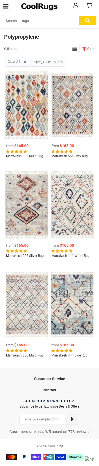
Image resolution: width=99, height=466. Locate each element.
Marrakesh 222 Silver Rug (25, 256)
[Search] (87, 21)
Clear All (14, 62)
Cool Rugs (56, 446)
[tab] (49, 378)
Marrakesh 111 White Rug (70, 256)
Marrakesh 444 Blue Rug (69, 355)
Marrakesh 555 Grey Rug (69, 156)
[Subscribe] (72, 419)
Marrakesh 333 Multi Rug (24, 156)
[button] (17, 151)
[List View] (74, 48)
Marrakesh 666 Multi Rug (24, 355)
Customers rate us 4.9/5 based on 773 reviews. (49, 431)
